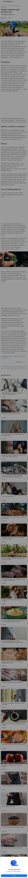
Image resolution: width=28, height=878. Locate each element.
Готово (14, 875)
